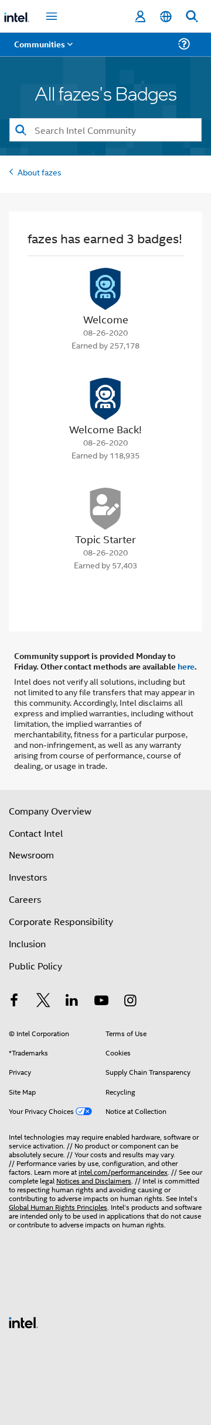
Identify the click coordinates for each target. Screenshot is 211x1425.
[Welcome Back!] (105, 399)
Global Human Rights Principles (58, 1206)
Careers (25, 899)
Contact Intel (36, 833)
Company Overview (50, 810)
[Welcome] (105, 289)
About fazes (40, 171)
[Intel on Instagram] (130, 1001)
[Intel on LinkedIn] (72, 1001)
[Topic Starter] (105, 509)
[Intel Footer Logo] (23, 1321)
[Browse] (42, 51)
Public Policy (35, 965)
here (186, 666)
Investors (28, 877)
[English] (166, 17)
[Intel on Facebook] (14, 1001)
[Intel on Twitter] (43, 1001)
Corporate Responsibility (61, 921)
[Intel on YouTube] (101, 1001)
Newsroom (31, 854)
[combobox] (105, 130)
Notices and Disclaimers (93, 1180)
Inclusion (27, 943)
